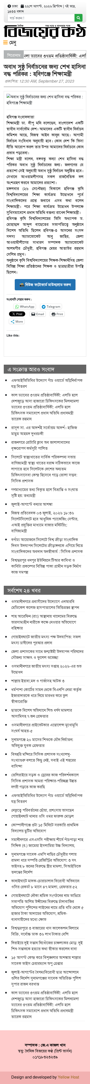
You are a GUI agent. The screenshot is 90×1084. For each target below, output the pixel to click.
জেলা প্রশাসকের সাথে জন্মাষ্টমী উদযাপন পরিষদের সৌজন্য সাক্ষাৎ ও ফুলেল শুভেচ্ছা (47, 654)
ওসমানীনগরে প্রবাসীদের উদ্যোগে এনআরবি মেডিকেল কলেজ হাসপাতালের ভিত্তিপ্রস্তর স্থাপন (45, 604)
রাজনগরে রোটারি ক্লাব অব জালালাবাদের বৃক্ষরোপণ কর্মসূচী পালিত (40, 445)
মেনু (12, 42)
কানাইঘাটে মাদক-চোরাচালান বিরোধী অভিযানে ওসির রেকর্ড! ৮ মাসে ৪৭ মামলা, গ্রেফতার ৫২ (45, 883)
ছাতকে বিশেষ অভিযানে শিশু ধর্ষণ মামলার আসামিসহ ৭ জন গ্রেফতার (41, 713)
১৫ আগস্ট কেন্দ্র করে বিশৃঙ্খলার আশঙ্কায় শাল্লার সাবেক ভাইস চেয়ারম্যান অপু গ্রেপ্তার (46, 960)
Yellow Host (68, 1077)
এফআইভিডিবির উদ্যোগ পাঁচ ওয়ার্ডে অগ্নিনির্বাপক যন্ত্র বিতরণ (46, 383)
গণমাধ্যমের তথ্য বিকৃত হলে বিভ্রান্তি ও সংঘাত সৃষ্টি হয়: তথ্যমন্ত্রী (44, 492)
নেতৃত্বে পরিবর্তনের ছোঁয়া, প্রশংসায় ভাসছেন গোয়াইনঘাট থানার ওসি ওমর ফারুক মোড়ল (42, 813)
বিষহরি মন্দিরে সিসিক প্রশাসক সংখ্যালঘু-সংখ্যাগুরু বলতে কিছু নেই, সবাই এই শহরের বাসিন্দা (43, 760)
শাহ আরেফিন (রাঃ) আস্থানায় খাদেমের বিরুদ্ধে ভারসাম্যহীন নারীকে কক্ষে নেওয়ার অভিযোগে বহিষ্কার (44, 622)
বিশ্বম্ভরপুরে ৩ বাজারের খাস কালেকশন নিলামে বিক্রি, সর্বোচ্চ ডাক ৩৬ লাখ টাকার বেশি (45, 931)
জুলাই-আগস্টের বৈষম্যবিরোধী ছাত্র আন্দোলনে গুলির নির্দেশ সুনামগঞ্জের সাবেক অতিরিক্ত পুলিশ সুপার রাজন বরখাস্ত (46, 978)
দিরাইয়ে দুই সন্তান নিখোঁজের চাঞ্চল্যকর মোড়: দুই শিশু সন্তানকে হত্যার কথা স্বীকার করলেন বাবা (47, 945)
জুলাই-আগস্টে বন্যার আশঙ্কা (31, 504)
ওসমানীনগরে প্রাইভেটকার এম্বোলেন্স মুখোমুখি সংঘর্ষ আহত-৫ (44, 728)
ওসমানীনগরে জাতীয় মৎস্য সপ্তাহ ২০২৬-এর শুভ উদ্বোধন (46, 669)
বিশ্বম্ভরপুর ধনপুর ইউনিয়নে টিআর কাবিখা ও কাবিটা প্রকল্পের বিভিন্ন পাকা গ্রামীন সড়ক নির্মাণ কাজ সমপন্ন (46, 566)
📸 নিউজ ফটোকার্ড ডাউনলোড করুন (45, 284)
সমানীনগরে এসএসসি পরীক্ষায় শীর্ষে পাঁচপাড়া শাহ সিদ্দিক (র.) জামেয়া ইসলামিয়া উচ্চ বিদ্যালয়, (47, 842)
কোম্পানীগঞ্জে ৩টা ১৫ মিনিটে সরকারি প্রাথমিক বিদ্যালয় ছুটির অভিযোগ (44, 828)
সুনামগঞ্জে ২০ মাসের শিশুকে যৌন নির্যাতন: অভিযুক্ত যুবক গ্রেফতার (42, 742)
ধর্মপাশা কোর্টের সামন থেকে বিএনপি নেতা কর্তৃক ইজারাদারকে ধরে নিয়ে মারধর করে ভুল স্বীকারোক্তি (46, 695)
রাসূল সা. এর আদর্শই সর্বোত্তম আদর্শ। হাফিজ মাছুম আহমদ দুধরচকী (44, 430)
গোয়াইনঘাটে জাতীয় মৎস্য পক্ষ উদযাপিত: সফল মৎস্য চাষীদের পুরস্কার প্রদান (46, 639)
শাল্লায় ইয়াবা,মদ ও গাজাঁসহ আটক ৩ (37, 681)
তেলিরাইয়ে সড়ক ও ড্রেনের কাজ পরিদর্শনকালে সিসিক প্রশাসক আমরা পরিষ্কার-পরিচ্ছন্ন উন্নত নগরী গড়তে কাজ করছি (45, 780)
